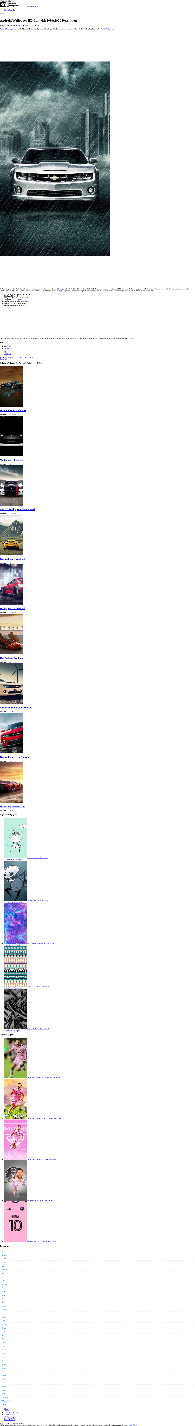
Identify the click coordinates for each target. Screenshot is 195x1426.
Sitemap (6, 1416)
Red (3, 1383)
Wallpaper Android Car (12, 806)
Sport (3, 1393)
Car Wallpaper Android (12, 559)
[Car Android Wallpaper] (11, 654)
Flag (3, 1313)
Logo (3, 1346)
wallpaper (63, 289)
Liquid (4, 1342)
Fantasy (4, 1310)
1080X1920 (8, 346)
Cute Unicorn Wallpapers (14, 860)
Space (3, 1390)
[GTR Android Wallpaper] (11, 406)
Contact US (8, 1411)
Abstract (4, 1255)
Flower (4, 1317)
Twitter (2, 357)
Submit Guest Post (10, 10)
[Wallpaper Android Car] (11, 802)
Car (5, 350)
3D (3, 1251)
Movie (4, 1357)
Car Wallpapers (16, 25)
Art (3, 1266)
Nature (4, 1364)
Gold (3, 1331)
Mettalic (4, 1350)
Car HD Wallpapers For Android (17, 509)
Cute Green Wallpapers (13, 988)
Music (3, 1361)
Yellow (4, 1404)
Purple (4, 1375)
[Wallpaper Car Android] (11, 604)
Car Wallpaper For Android (14, 757)
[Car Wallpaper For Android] (11, 753)
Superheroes (5, 1397)
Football (4, 1324)
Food (3, 1321)
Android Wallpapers (31, 6)
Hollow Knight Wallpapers (14, 902)
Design (4, 1306)
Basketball (5, 1269)
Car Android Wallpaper (12, 658)
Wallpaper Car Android (12, 608)
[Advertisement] (61, 46)
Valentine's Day (7, 1401)
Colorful (4, 1291)
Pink (3, 1372)
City (3, 1288)
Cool (3, 1295)
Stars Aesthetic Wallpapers (14, 945)
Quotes (4, 1379)
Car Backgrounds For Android (16, 707)
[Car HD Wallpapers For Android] (11, 505)
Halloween (5, 1339)
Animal (4, 1259)
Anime (4, 1262)
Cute (3, 1299)
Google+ (20, 357)
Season (4, 1386)
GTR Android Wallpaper (13, 410)
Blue (3, 1277)
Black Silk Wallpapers (13, 1031)
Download (3, 359)
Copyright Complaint (11, 1412)
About (6, 1409)
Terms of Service (9, 1420)
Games (4, 1328)
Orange (4, 1368)
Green (3, 1335)
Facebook (8, 357)
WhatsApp (14, 357)
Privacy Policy (8, 1414)
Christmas (5, 1284)
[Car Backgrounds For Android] (11, 703)
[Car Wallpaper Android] (11, 554)
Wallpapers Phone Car (12, 460)
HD (5, 352)
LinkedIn (26, 357)
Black (3, 1273)
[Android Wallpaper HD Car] (97, 159)
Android (6, 348)
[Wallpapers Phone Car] (11, 455)
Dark (3, 1302)
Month (4, 1353)
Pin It (31, 357)
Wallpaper (7, 354)
